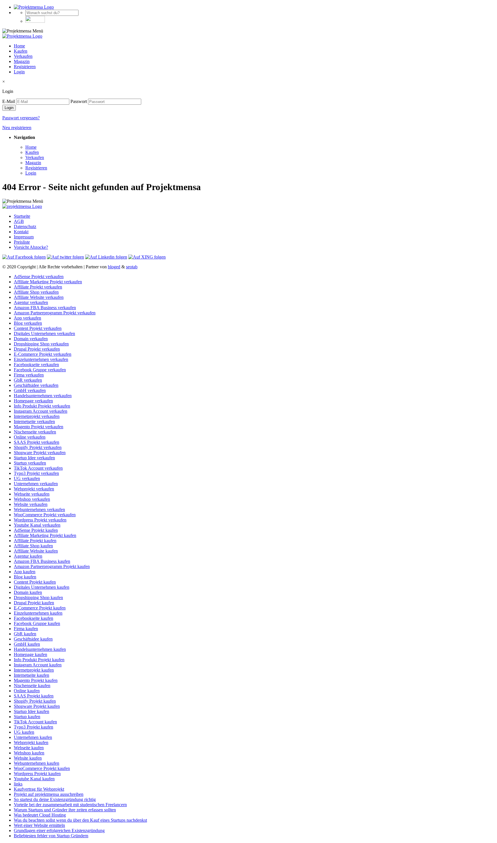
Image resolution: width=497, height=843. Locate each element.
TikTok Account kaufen (35, 721)
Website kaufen (28, 758)
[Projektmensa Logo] (34, 7)
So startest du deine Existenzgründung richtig (55, 799)
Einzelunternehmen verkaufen (41, 359)
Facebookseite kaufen (33, 618)
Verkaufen (23, 56)
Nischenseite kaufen (32, 685)
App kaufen (24, 571)
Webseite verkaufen (31, 494)
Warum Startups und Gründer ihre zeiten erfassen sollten (65, 809)
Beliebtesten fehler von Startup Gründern (51, 835)
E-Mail (8, 101)
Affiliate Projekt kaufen (35, 540)
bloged (114, 266)
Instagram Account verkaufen (40, 411)
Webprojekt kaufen (31, 742)
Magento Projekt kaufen (36, 680)
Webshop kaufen (29, 752)
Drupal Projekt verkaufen (37, 349)
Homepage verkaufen (33, 400)
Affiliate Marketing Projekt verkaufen (48, 281)
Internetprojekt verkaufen (37, 416)
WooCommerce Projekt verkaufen (45, 514)
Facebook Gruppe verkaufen (40, 369)
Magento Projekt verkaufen (38, 426)
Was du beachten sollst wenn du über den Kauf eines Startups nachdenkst (80, 820)
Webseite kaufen (29, 747)
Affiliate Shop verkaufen (36, 292)
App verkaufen (27, 318)
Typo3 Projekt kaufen (33, 727)
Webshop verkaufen (32, 499)
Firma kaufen (26, 628)
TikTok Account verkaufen (38, 468)
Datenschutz (25, 226)
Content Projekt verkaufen (38, 328)
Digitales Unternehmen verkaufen (44, 333)
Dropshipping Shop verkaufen (41, 343)
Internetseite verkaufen (34, 421)
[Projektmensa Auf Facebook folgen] (24, 257)
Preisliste (22, 242)
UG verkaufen (27, 478)
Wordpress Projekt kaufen (37, 773)
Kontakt (21, 231)
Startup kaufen (27, 716)
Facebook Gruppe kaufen (37, 623)
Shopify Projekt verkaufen (38, 447)
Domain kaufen (28, 592)
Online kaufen (27, 690)
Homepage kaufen (30, 654)
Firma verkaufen (29, 374)
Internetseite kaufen (31, 675)
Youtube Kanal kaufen (34, 778)
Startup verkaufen (30, 462)
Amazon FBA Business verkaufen (45, 307)
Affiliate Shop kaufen (33, 545)
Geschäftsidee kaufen (33, 638)
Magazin (22, 61)
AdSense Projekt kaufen (36, 530)
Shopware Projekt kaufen (37, 706)
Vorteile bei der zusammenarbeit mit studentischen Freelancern (70, 804)
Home (19, 45)
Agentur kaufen (28, 556)
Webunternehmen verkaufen (39, 509)
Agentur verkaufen (31, 302)
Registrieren (25, 66)
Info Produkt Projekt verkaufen (42, 406)
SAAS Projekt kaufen (33, 695)
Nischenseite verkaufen (35, 431)
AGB (19, 221)
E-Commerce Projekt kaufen (40, 607)
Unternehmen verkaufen (36, 483)
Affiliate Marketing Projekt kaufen (45, 535)
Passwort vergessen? (21, 117)
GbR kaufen (25, 633)
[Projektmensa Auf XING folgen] (147, 257)
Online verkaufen (29, 437)
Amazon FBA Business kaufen (42, 561)
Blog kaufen (25, 576)
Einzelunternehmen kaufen (38, 613)
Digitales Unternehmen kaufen (41, 587)
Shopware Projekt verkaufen (40, 452)
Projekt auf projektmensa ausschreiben (48, 794)
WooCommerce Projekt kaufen (42, 768)
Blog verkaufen (28, 323)
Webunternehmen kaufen (36, 763)
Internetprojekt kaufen (34, 670)
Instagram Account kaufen (38, 664)
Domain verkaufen (31, 338)
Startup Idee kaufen (31, 711)
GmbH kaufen (27, 644)
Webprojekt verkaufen (34, 488)
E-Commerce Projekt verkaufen (42, 354)
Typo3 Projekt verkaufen (36, 473)
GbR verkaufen (28, 380)
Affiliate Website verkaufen (39, 297)
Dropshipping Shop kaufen (38, 597)
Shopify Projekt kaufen (35, 701)
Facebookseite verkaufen (36, 364)
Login (19, 71)
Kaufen (20, 51)
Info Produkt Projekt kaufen (39, 659)
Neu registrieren (16, 127)
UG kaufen (24, 732)
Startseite (22, 216)
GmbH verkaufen (30, 390)
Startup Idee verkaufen (34, 457)
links (18, 783)
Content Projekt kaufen (35, 582)
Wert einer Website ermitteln (39, 825)
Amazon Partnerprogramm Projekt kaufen (52, 566)
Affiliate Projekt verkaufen (38, 286)
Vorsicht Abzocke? (31, 247)
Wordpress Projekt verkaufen (40, 519)
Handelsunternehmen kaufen (40, 649)
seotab (131, 266)
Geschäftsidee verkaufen (36, 385)
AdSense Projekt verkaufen (39, 276)
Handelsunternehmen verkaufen (43, 395)
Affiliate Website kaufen (36, 550)
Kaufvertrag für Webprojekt (39, 789)
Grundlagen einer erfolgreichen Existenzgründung (59, 830)
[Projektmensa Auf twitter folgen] (65, 257)
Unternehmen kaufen (33, 737)
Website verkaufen (30, 504)
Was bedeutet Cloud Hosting (40, 815)
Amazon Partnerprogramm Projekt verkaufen (54, 312)
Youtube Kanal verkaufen (37, 525)
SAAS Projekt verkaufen (36, 442)
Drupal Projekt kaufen (34, 602)
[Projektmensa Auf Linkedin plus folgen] (106, 257)
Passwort (78, 101)
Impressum (24, 236)
